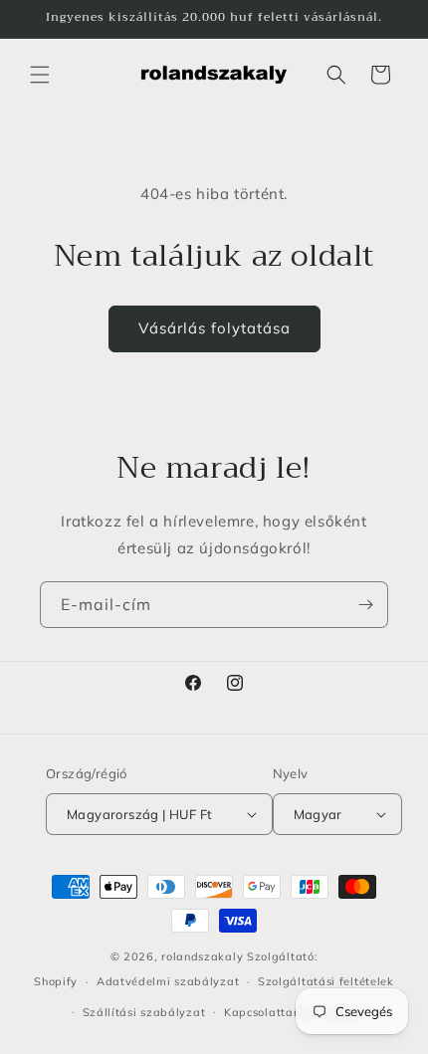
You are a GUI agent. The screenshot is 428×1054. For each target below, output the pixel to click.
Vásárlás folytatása (214, 327)
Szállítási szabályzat (144, 1012)
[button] (40, 75)
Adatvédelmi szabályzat (168, 981)
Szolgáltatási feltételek (326, 981)
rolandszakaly (202, 956)
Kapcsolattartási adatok (294, 1012)
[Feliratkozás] (365, 604)
